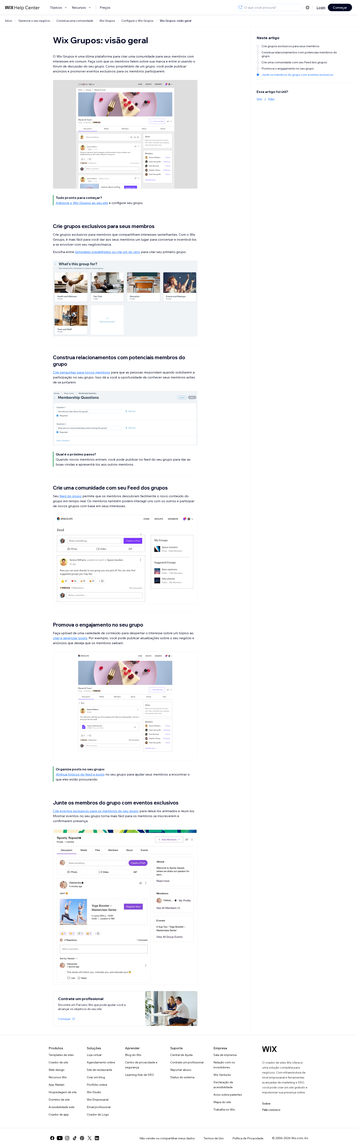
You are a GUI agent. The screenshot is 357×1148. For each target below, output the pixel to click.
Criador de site (58, 1062)
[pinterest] (82, 1138)
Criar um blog (96, 1077)
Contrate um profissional (186, 1062)
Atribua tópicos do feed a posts (80, 774)
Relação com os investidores (224, 1064)
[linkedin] (97, 1138)
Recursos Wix (58, 1077)
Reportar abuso (180, 1070)
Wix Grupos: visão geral (175, 21)
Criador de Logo (98, 1114)
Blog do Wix (133, 1055)
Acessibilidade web (62, 1107)
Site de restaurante (99, 1070)
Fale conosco (271, 1110)
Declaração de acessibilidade (223, 1084)
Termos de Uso (213, 1138)
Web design (56, 1070)
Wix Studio (94, 1092)
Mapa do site (222, 1102)
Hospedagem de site (63, 1092)
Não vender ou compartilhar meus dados (167, 1138)
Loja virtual (94, 1055)
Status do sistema (182, 1077)
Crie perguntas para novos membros (81, 372)
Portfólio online (97, 1085)
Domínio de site (59, 1099)
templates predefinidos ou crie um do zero (107, 252)
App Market (56, 1085)
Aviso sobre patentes (227, 1094)
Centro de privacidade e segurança (141, 1064)
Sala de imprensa (225, 1055)
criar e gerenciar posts (70, 638)
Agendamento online (101, 1062)
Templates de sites (61, 1055)
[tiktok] (74, 1138)
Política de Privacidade (247, 1138)
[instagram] (67, 1138)
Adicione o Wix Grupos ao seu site (82, 203)
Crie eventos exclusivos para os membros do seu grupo (96, 811)
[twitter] (89, 1138)
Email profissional (99, 1107)
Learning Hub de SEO (139, 1075)
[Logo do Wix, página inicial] (269, 1049)
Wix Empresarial (97, 1099)
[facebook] (52, 1138)
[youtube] (59, 1138)
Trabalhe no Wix (224, 1109)
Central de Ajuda (181, 1055)
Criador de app (59, 1114)
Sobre (266, 1103)
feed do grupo (71, 496)
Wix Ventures (222, 1075)
